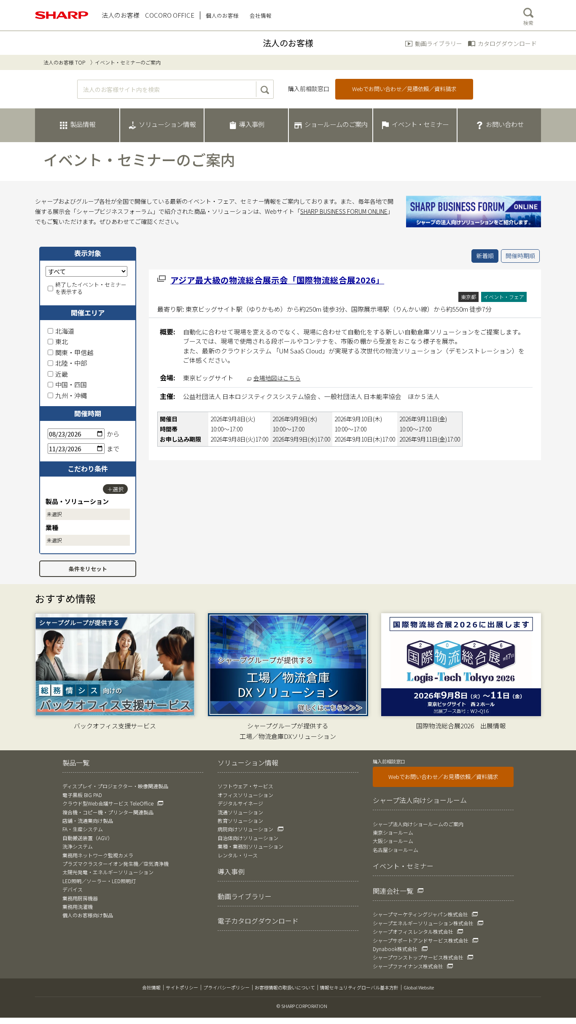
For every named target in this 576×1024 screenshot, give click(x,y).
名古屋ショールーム (395, 849)
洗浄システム (77, 846)
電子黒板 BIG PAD (82, 794)
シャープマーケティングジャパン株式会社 (420, 914)
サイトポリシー (182, 987)
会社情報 (151, 987)
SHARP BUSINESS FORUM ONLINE (344, 211)
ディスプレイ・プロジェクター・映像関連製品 (115, 786)
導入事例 (231, 871)
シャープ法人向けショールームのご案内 (418, 823)
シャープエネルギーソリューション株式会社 (423, 923)
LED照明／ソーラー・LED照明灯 (99, 880)
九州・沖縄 (71, 395)
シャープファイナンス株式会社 (408, 966)
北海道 (64, 330)
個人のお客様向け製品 (87, 915)
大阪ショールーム (393, 840)
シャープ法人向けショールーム (420, 800)
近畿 (61, 373)
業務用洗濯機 (77, 906)
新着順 (485, 255)
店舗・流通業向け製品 (87, 820)
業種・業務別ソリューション (250, 846)
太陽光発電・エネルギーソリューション (107, 872)
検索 (528, 22)
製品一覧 (75, 762)
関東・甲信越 (74, 352)
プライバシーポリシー (226, 987)
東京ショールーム (393, 832)
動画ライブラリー (438, 43)
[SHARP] (62, 15)
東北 (61, 341)
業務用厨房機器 (80, 898)
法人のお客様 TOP (64, 62)
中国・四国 (71, 384)
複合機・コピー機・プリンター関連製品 (107, 812)
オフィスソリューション (245, 794)
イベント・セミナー (403, 866)
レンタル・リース (238, 855)
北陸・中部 (71, 362)
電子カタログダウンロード (258, 921)
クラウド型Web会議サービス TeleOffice (107, 803)
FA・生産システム (82, 829)
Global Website (419, 987)
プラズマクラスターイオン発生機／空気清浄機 (115, 863)
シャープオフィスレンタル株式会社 (413, 931)
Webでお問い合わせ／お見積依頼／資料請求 (443, 777)
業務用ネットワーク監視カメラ (97, 855)
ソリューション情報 (248, 762)
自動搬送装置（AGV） (87, 837)
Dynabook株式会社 (395, 948)
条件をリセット (88, 569)
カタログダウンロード (507, 43)
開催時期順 (520, 255)
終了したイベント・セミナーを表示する (91, 288)
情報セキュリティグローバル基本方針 (359, 987)
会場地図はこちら (277, 378)
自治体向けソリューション (248, 837)
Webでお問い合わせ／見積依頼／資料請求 (404, 89)
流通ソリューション (240, 812)
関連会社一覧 (393, 891)
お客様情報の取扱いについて (285, 987)
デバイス (72, 889)
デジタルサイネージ (240, 803)
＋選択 (115, 489)
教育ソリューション (240, 820)
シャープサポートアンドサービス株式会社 (420, 940)
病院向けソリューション (245, 829)
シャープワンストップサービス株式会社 (418, 957)
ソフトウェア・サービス (245, 786)
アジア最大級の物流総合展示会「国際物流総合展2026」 (277, 280)
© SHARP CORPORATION (302, 1005)
